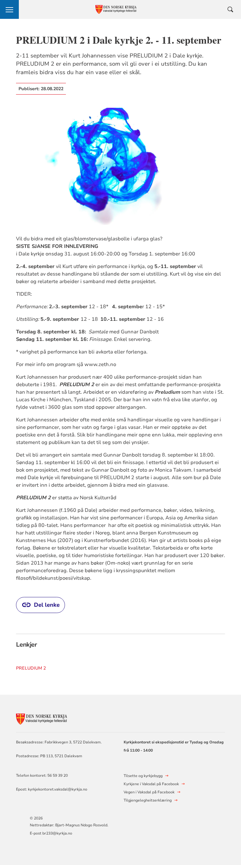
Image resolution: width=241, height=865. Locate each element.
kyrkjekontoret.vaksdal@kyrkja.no (57, 789)
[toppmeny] (9, 9)
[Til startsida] (50, 718)
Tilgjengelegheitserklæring (148, 800)
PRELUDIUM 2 (31, 668)
